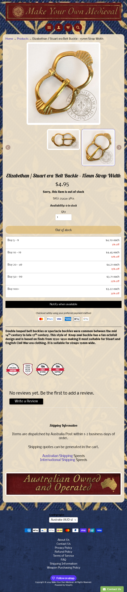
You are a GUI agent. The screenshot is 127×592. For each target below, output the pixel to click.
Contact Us (64, 544)
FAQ (63, 559)
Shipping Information (63, 563)
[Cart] (68, 27)
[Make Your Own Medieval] (63, 12)
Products (22, 38)
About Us (63, 540)
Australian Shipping (57, 456)
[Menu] (49, 27)
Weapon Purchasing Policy (63, 567)
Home (9, 38)
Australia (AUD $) (62, 519)
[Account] (59, 27)
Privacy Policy (63, 548)
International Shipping (57, 460)
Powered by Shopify (63, 585)
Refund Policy (63, 552)
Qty (63, 211)
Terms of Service (63, 555)
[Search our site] (78, 27)
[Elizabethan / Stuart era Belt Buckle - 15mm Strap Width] (98, 147)
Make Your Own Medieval (63, 582)
